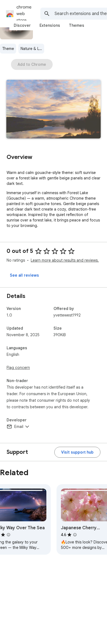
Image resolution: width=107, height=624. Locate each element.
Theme (8, 48)
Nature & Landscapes (32, 48)
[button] (53, 110)
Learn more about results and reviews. (65, 260)
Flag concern (18, 367)
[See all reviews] (24, 275)
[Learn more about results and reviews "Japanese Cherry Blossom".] (74, 534)
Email (18, 426)
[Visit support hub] (77, 452)
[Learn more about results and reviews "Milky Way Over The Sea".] (8, 534)
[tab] (22, 25)
